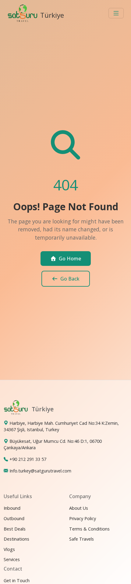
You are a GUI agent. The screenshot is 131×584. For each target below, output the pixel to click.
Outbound (14, 518)
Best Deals (15, 529)
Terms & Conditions (89, 529)
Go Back (70, 278)
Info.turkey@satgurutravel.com (40, 471)
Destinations (16, 539)
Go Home (70, 258)
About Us (78, 508)
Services (12, 559)
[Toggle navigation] (116, 13)
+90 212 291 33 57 (27, 459)
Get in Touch (17, 580)
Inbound (12, 508)
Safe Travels (81, 539)
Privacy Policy (82, 518)
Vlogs (9, 549)
